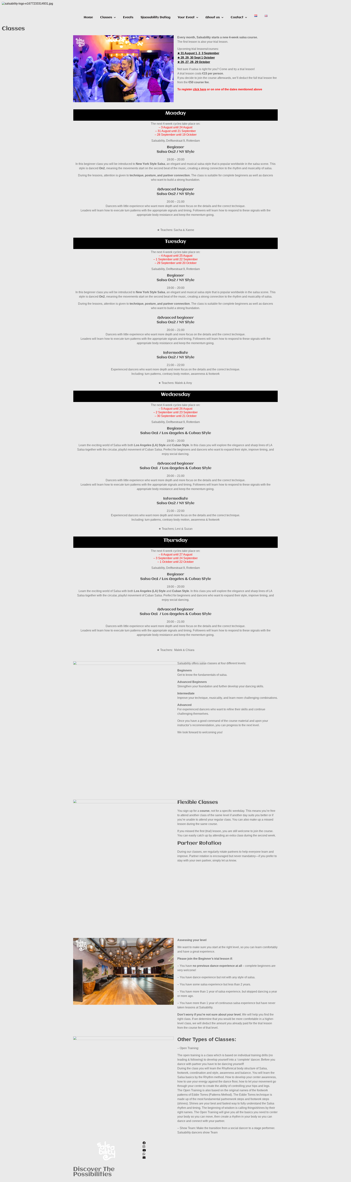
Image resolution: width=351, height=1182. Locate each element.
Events (128, 17)
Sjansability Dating (155, 17)
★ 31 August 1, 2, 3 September (198, 53)
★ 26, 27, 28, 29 (188, 62)
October (204, 62)
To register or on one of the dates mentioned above (219, 89)
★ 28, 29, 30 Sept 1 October (196, 57)
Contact (237, 17)
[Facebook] (175, 1143)
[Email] (175, 1157)
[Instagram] (175, 1146)
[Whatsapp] (175, 1154)
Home (88, 17)
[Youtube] (175, 1150)
